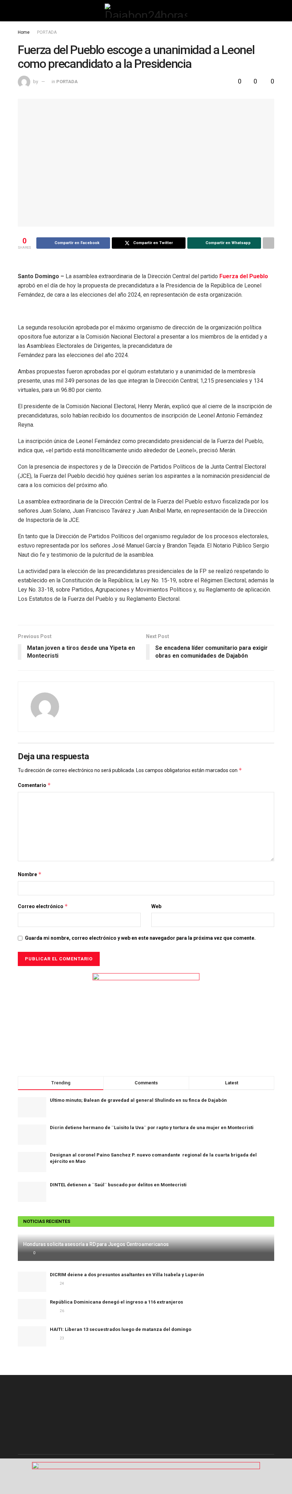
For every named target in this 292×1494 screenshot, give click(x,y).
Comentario (34, 785)
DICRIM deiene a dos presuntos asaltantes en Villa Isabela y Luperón (127, 1274)
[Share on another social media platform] (268, 243)
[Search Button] (271, 10)
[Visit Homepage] (146, 11)
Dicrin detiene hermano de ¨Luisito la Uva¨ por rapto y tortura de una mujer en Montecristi (152, 1127)
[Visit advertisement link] (146, 1017)
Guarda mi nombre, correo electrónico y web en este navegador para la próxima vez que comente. (140, 938)
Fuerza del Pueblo (243, 276)
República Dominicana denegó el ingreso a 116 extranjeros (116, 1302)
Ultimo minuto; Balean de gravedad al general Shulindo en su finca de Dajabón (138, 1100)
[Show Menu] (21, 10)
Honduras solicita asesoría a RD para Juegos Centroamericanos (96, 1244)
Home (24, 32)
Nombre (30, 874)
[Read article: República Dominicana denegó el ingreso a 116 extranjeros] (32, 1309)
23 (61, 1338)
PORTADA (47, 32)
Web (156, 906)
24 (61, 1283)
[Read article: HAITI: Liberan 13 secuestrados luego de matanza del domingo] (32, 1336)
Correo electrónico (43, 906)
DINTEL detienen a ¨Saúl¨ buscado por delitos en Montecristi (118, 1184)
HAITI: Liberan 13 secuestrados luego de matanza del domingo (120, 1329)
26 (61, 1311)
